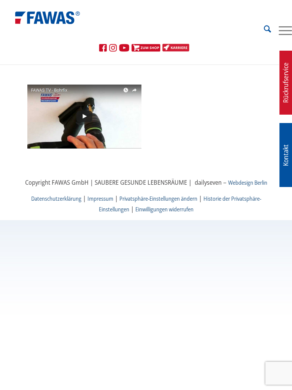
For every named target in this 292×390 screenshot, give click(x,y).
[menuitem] (263, 30)
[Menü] (281, 30)
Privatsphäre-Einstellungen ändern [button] (158, 198)
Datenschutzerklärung (56, 198)
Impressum (100, 198)
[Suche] (263, 30)
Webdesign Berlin (247, 182)
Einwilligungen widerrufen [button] (164, 209)
